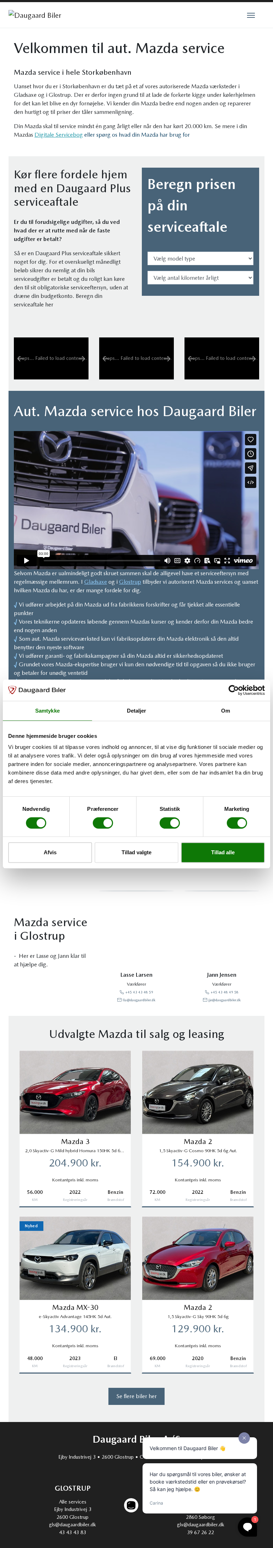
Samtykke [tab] (47, 711)
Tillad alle (223, 852)
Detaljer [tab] (136, 711)
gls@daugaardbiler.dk (72, 1524)
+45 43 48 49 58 (224, 992)
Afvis (50, 852)
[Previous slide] (20, 358)
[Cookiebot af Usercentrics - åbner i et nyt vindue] (234, 690)
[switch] (103, 823)
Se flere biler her (136, 1396)
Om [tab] (225, 711)
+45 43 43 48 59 (139, 992)
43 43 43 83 (72, 1532)
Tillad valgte (136, 852)
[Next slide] (82, 358)
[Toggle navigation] (251, 14)
